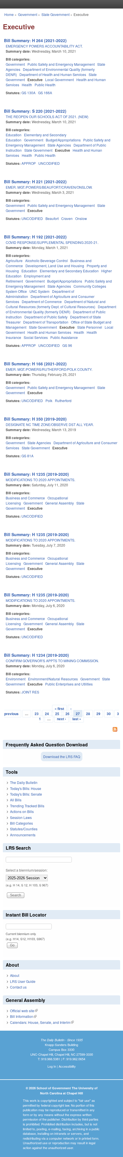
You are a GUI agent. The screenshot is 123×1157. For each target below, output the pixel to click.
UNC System (39, 291)
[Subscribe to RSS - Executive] (61, 730)
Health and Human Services (49, 332)
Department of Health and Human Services (52, 74)
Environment (15, 678)
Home (9, 14)
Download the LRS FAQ (61, 756)
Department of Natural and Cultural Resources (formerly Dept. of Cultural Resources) (56, 304)
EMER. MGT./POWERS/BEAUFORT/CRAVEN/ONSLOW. (49, 187)
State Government (55, 14)
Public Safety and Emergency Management (61, 64)
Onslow (81, 218)
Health (27, 84)
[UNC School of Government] (60, 4)
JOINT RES (30, 691)
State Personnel (89, 327)
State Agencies (59, 145)
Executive (35, 79)
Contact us (18, 987)
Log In (51, 1066)
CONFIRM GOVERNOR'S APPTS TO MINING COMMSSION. (52, 660)
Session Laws (21, 817)
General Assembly (59, 503)
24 (47, 713)
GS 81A (27, 455)
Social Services (36, 337)
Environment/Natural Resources (53, 678)
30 (109, 713)
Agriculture (14, 260)
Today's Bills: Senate (26, 794)
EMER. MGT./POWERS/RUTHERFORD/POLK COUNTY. (49, 369)
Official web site (24, 1010)
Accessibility (67, 1066)
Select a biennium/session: (26, 870)
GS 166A (45, 92)
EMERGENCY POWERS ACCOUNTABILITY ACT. (44, 46)
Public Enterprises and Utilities (69, 684)
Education (13, 134)
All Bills (15, 799)
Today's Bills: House (25, 788)
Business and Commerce (25, 497)
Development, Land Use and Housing (54, 265)
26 (68, 713)
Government (27, 14)
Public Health (45, 84)
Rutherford (63, 400)
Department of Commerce (42, 301)
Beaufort (52, 218)
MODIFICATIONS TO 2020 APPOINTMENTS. (40, 479)
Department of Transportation (45, 322)
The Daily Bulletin (23, 782)
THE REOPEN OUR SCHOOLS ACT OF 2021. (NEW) (47, 116)
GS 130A (28, 92)
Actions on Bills (22, 811)
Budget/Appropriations (63, 139)
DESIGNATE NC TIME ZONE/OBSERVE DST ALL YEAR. (50, 424)
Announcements (22, 834)
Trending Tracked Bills (27, 805)
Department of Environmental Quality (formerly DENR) (61, 309)
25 (57, 713)
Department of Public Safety (46, 316)
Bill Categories (21, 823)
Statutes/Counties (23, 828)
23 (37, 713)
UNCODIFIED (49, 163)
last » (76, 718)
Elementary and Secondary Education (69, 270)
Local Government (59, 79)
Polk (48, 400)
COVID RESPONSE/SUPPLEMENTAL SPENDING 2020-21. (52, 242)
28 (88, 713)
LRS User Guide (22, 981)
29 (98, 713)
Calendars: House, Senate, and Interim (42, 1022)
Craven (67, 218)
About (14, 975)
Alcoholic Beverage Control (46, 260)
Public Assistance (64, 337)
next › (61, 718)
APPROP (28, 163)
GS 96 (67, 345)
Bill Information (23, 1016)
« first (59, 708)
